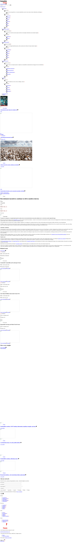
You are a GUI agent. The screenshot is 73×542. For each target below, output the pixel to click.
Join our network (5, 93)
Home (1, 193)
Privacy (3, 535)
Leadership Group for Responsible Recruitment (58, 234)
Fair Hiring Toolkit (19, 243)
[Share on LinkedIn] (1, 207)
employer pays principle (62, 238)
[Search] (10, 5)
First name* (2, 482)
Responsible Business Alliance (6, 241)
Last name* (2, 484)
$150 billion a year (17, 219)
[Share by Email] (6, 207)
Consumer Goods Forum (31, 241)
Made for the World (8, 537)
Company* (2, 488)
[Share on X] (4, 207)
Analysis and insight (6, 193)
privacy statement (19, 491)
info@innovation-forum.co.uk (5, 531)
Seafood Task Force (16, 241)
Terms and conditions (5, 536)
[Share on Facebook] (3, 207)
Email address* (2, 486)
